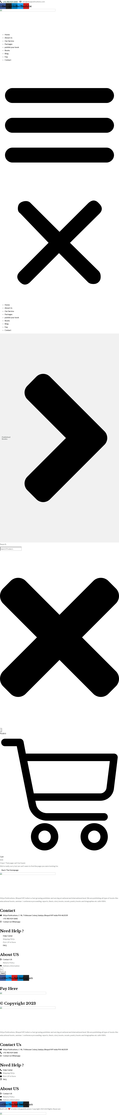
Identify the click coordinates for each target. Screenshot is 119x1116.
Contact (8, 60)
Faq (6, 57)
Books (7, 50)
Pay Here (9, 988)
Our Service (9, 41)
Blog (6, 53)
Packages (8, 44)
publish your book (12, 47)
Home (7, 34)
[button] (59, 183)
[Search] (1, 730)
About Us (8, 38)
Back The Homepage (10, 870)
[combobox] (11, 549)
